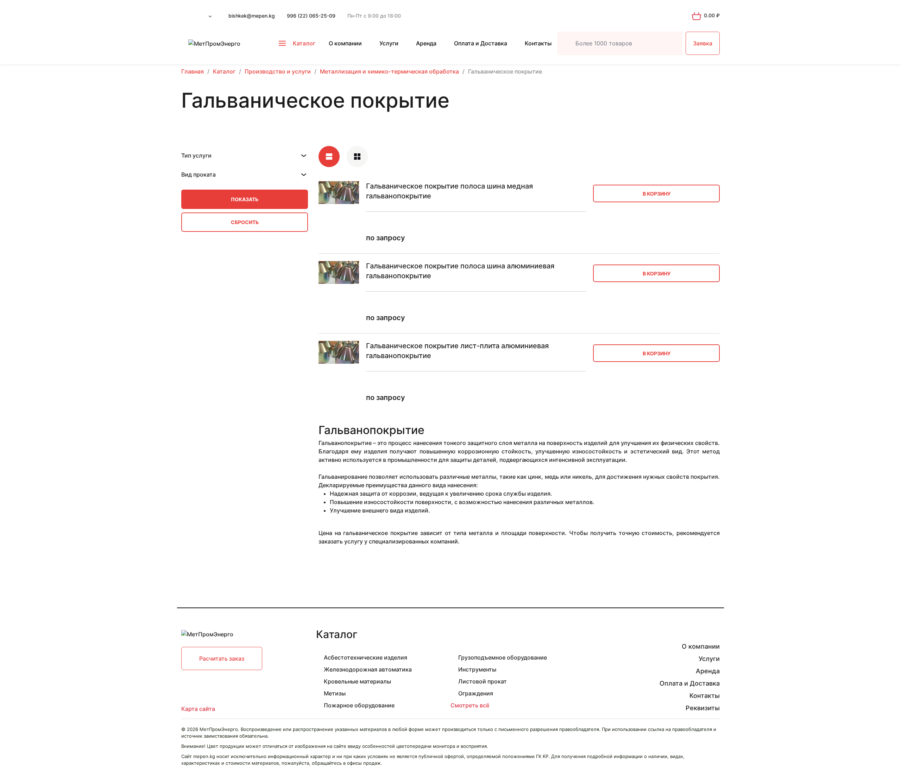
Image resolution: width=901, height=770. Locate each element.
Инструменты (477, 669)
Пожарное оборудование (359, 705)
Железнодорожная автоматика (368, 669)
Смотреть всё (469, 705)
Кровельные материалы (357, 681)
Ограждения (475, 693)
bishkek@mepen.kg (251, 16)
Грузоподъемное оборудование (502, 657)
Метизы (335, 693)
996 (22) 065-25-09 (311, 16)
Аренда (426, 43)
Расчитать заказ (221, 658)
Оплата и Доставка (480, 43)
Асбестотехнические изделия (365, 657)
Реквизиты (703, 708)
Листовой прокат (482, 681)
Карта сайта (198, 708)
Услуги (388, 43)
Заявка (702, 43)
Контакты (538, 43)
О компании (345, 43)
